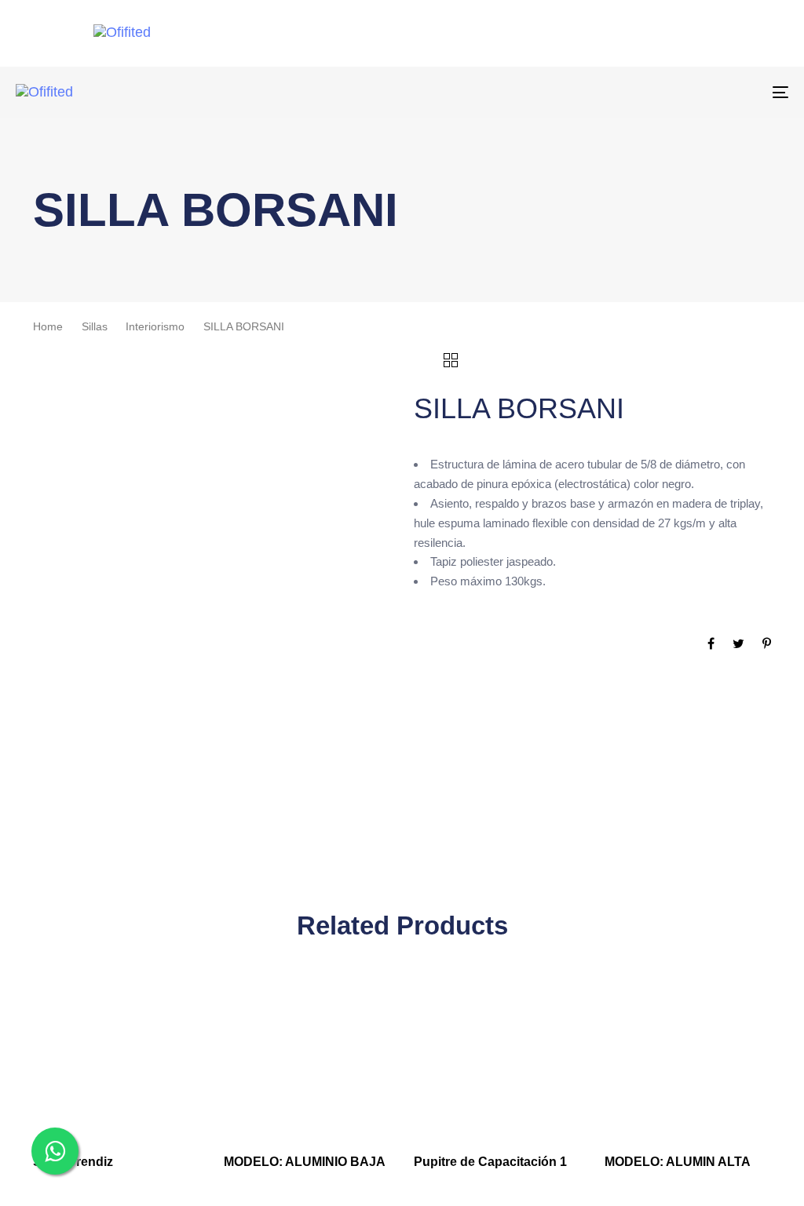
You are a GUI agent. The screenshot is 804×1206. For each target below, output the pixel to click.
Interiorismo (155, 327)
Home (48, 327)
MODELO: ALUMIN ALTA (678, 1161)
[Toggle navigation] (659, 92)
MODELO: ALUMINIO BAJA (305, 1161)
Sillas (95, 327)
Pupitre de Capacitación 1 (490, 1161)
